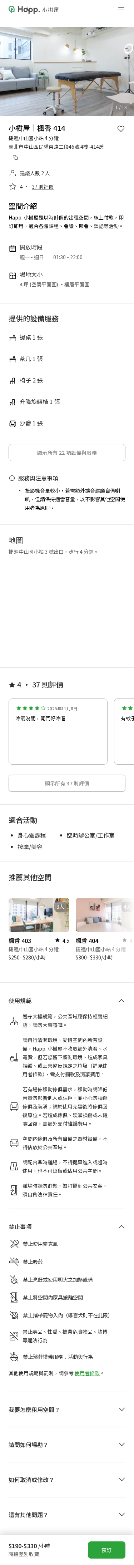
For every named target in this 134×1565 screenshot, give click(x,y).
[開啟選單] (121, 10)
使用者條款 (87, 1348)
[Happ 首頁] (34, 10)
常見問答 (75, 1506)
